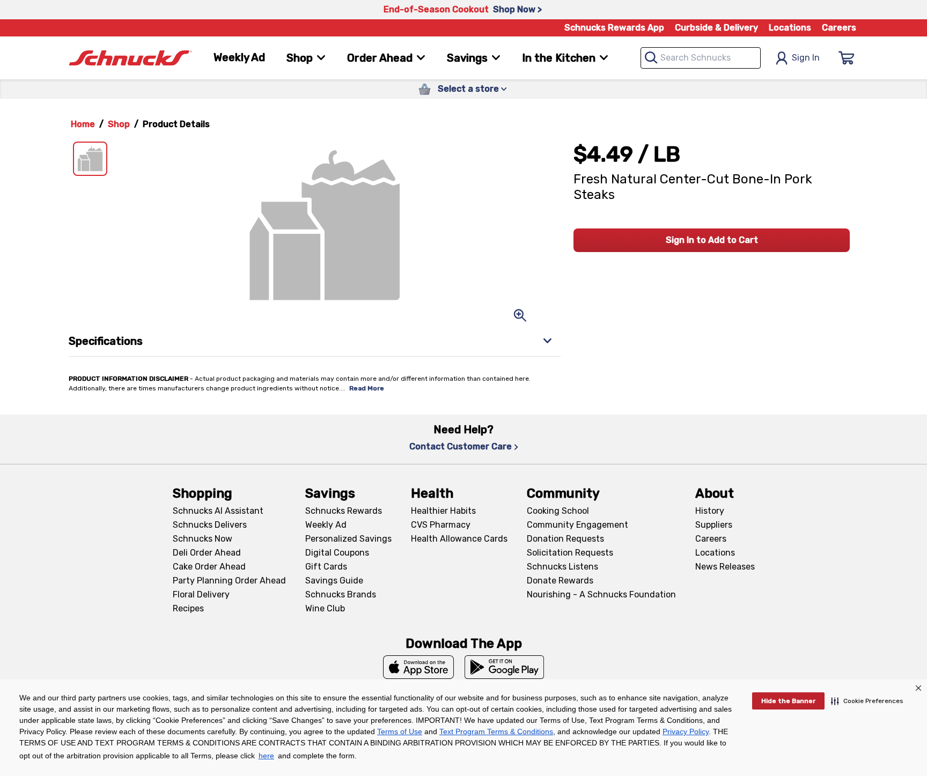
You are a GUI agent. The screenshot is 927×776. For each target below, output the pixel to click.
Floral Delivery (201, 594)
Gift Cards (326, 566)
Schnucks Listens (562, 566)
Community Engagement (577, 525)
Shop (119, 124)
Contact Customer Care (460, 446)
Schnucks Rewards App (614, 28)
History (709, 511)
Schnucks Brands (340, 594)
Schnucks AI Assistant (218, 511)
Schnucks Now (202, 539)
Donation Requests (565, 539)
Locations (790, 28)
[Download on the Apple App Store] (418, 667)
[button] (867, 701)
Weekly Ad (239, 57)
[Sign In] (846, 58)
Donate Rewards (560, 580)
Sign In (806, 58)
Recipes (188, 608)
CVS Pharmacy (440, 525)
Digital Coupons (337, 553)
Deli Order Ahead (207, 553)
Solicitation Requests (570, 553)
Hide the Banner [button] (788, 701)
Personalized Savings (348, 539)
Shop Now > (517, 9)
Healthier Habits (443, 511)
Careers (839, 28)
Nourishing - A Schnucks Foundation (601, 594)
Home (83, 124)
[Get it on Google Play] (505, 667)
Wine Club (325, 608)
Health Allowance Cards (459, 539)
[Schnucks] (130, 58)
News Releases (725, 566)
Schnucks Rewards (343, 511)
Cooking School (558, 511)
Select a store (468, 89)
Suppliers (713, 525)
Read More (366, 388)
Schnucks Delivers (210, 525)
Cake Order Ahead (209, 566)
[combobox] (701, 58)
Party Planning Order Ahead (229, 580)
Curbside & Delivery (716, 28)
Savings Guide (334, 580)
